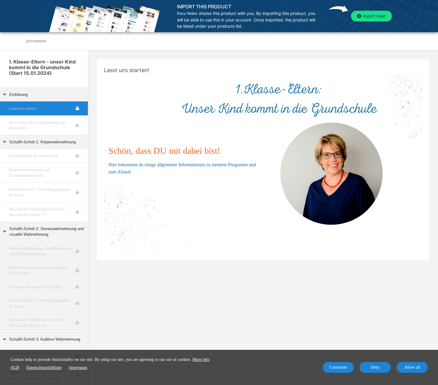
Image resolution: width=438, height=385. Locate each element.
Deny (375, 367)
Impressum (78, 367)
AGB (14, 367)
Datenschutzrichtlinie (44, 367)
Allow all (412, 367)
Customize (338, 367)
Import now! (374, 15)
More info (200, 359)
